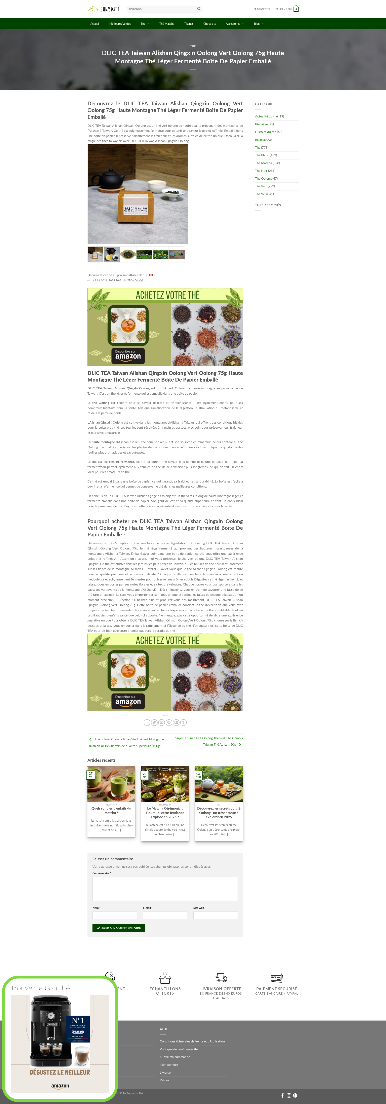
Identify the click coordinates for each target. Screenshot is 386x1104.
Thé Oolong (263, 178)
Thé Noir (261, 170)
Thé (143, 24)
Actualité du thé (266, 116)
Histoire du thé (265, 132)
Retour (164, 1080)
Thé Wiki (261, 194)
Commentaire (101, 873)
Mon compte (169, 1064)
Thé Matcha (166, 24)
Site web (198, 908)
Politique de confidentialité (179, 1049)
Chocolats (209, 24)
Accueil (94, 24)
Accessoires (233, 24)
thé (109, 275)
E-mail (148, 908)
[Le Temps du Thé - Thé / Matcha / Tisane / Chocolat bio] (104, 9)
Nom (96, 908)
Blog (257, 24)
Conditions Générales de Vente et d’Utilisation (192, 1041)
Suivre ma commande (175, 1057)
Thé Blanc (262, 155)
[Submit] (198, 9)
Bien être (261, 124)
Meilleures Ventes (120, 24)
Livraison (166, 1072)
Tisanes (188, 24)
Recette (260, 139)
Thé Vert (261, 186)
